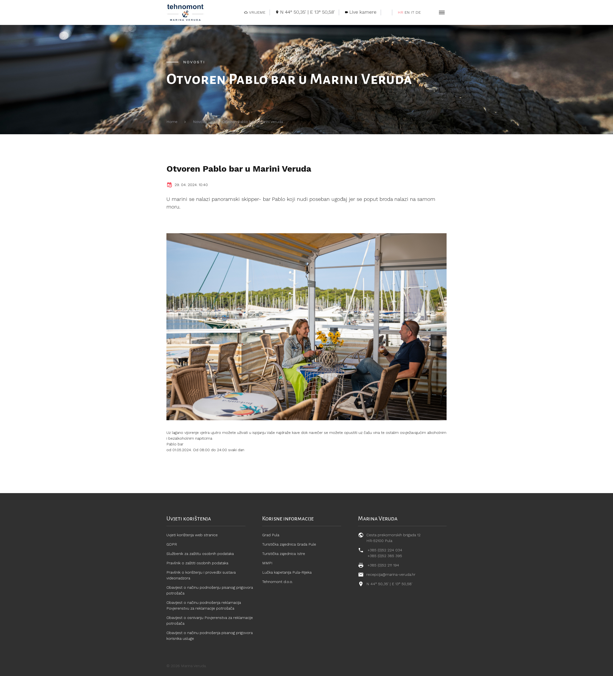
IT (412, 12)
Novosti (200, 121)
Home (171, 121)
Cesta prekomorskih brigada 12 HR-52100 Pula (393, 538)
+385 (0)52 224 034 (385, 550)
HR (400, 12)
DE (418, 12)
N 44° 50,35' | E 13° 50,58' (389, 584)
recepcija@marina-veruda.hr (390, 574)
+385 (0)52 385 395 (385, 556)
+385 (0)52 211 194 (383, 565)
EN (407, 12)
